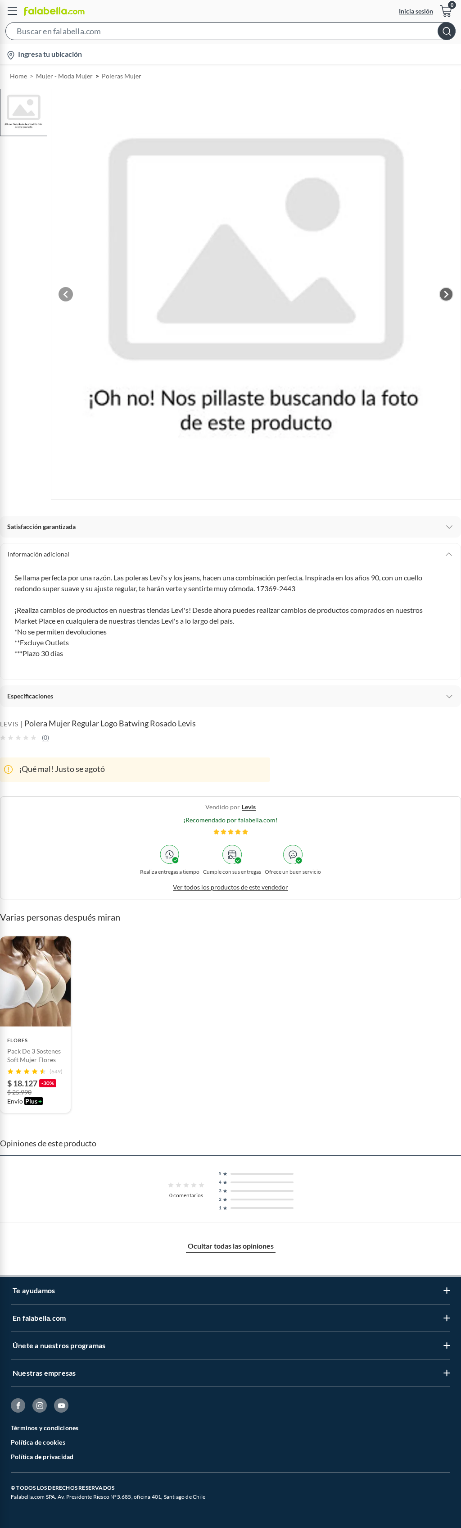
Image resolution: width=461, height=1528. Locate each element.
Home (18, 76)
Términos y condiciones (44, 1428)
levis (249, 807)
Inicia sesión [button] (416, 11)
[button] (230, 33)
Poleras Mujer (121, 76)
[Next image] (446, 294)
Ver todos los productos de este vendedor (230, 887)
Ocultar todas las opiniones (231, 1245)
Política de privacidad (42, 1456)
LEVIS (9, 724)
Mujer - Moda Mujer (64, 76)
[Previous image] (66, 294)
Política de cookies (38, 1442)
